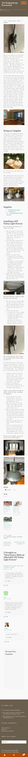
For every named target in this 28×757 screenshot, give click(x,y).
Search (14, 755)
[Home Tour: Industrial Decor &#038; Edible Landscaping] (8, 519)
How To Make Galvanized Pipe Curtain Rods (7, 544)
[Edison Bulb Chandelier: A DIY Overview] (8, 503)
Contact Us (4, 729)
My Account (4, 755)
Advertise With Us (6, 727)
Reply (5, 585)
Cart (21, 754)
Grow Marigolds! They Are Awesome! (19, 543)
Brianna (6, 628)
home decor (19, 536)
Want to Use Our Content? (8, 730)
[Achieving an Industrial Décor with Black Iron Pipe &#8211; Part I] (17, 503)
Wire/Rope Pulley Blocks (14, 209)
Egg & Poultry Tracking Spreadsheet (11, 710)
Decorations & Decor (11, 536)
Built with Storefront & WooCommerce (10, 752)
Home (2, 9)
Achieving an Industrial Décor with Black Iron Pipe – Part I (17, 509)
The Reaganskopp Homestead (10, 4)
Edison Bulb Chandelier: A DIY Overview (7, 508)
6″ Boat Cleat (12, 211)
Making (5, 9)
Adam (19, 20)
